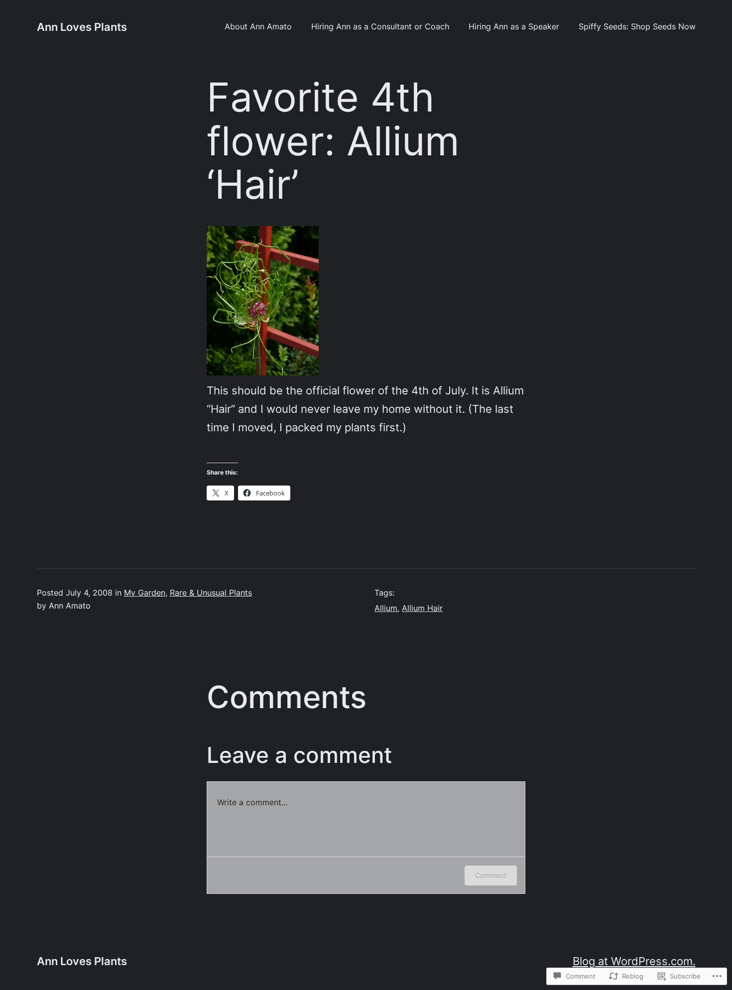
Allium (385, 608)
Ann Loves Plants (82, 26)
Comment (490, 875)
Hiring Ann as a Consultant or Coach (380, 26)
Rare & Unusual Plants (211, 593)
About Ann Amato (258, 26)
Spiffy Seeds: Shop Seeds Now (637, 26)
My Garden (144, 593)
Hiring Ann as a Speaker (514, 26)
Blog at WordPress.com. (634, 961)
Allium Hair (422, 608)
